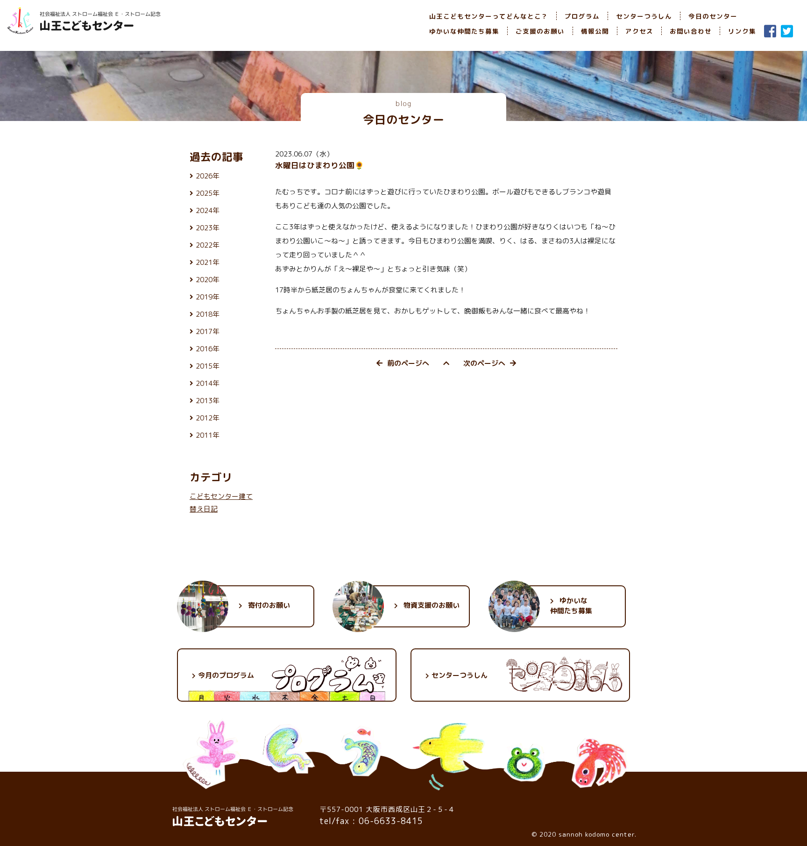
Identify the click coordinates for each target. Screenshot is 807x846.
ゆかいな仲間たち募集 (464, 31)
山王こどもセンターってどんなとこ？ (488, 16)
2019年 (207, 297)
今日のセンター (712, 16)
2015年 (207, 366)
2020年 (207, 279)
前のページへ (408, 363)
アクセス (639, 31)
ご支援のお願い (540, 31)
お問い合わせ (691, 31)
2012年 (207, 418)
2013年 (207, 400)
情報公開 (595, 31)
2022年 (207, 245)
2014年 (207, 383)
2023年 (207, 228)
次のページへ (484, 363)
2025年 (207, 193)
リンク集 (742, 31)
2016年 (207, 349)
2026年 (207, 176)
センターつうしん (644, 16)
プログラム (582, 16)
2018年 (207, 314)
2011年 (207, 435)
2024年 (207, 210)
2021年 (207, 262)
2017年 (207, 331)
